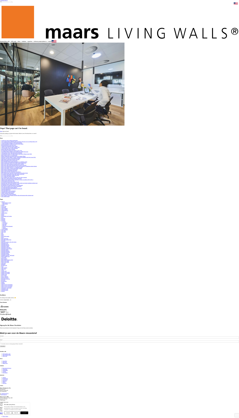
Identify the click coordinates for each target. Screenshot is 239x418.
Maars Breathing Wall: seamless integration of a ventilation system (14, 161)
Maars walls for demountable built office (9, 170)
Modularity (3, 264)
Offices (2, 270)
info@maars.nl (4, 394)
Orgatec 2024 (4, 271)
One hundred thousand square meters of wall (10, 182)
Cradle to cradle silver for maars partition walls (10, 147)
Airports (2, 205)
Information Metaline (5, 250)
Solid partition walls (6, 353)
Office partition (4, 267)
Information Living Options (6, 248)
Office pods (13, 41)
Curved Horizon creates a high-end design (9, 148)
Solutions (24, 41)
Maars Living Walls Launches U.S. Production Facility (12, 167)
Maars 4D (4, 225)
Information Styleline (5, 254)
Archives (2, 299)
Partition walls (6, 41)
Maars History (5, 203)
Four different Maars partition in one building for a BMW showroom (14, 151)
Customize (8, 412)
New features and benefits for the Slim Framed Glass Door (12, 174)
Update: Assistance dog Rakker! (7, 193)
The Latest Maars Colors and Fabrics (8, 190)
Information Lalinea (5, 246)
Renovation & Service (228, 3)
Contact (50, 41)
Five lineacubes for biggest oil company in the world (11, 150)
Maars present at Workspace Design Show (9, 169)
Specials (4, 227)
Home (1, 41)
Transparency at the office (6, 287)
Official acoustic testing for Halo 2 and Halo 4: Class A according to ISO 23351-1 (17, 179)
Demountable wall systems (6, 216)
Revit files (3, 280)
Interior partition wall (5, 256)
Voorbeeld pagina (4, 290)
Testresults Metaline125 (5, 189)
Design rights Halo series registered (8, 149)
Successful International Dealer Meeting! (9, 187)
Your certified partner (5, 196)
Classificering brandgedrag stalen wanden (9, 146)
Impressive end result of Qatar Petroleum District (10, 158)
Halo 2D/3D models (5, 236)
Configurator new (4, 210)
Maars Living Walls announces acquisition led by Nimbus (12, 164)
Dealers (211, 3)
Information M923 (4, 249)
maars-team (3, 263)
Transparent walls (4, 289)
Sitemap (2, 282)
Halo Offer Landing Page (6, 239)
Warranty (3, 291)
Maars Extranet (217, 3)
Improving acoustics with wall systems (8, 242)
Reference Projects (38, 41)
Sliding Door (5, 363)
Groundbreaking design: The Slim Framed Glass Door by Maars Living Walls (16, 154)
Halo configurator (4, 238)
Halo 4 (2, 237)
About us (45, 41)
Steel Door (4, 362)
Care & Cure (3, 206)
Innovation (4, 224)
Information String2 (5, 253)
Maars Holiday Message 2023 (7, 259)
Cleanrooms (3, 207)
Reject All (16, 412)
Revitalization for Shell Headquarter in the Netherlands (12, 185)
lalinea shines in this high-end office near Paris (10, 159)
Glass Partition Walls (6, 355)
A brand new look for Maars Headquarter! (9, 140)
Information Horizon (5, 245)
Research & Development (7, 226)
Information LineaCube (5, 247)
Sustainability (5, 228)
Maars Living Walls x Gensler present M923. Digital (11, 168)
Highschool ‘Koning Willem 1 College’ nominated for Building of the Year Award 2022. (18, 157)
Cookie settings (4, 212)
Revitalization (4, 281)
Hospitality (3, 240)
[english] (236, 3)
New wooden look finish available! (8, 176)
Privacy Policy (4, 275)
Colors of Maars (4, 208)
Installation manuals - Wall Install (7, 255)
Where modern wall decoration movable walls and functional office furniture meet (17, 195)
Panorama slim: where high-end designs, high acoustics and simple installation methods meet (19, 183)
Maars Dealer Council (6, 202)
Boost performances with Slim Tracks (8, 145)
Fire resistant (4, 222)
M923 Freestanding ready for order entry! (9, 160)
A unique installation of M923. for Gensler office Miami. (12, 143)
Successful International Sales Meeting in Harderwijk (11, 188)
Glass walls (3, 231)
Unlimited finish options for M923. (8, 192)
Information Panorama (5, 252)
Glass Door (4, 361)
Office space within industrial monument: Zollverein (11, 178)
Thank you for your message (6, 284)
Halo (2, 233)
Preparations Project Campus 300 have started (10, 184)
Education (3, 218)
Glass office (3, 230)
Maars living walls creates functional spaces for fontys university (13, 165)
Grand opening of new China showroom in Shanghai (11, 152)
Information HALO (5, 244)
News (222, 3)
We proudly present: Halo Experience (8, 194)
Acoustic (4, 221)
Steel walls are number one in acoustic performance (11, 186)
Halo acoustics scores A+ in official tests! (9, 155)
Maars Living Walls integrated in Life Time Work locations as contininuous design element (19, 166)
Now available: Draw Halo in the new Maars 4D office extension (14, 177)
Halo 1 (2, 234)
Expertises (30, 41)
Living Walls (3, 257)
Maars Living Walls (5, 261)
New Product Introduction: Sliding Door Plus (10, 175)
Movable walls (4, 265)
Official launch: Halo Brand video (8, 180)
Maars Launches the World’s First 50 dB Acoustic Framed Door (13, 162)
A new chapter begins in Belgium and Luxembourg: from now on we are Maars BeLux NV (19, 141)
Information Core (4, 243)
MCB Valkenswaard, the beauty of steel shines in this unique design (14, 173)
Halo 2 (2, 235)
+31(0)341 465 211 (5, 393)
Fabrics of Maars (4, 229)
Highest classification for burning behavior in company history (13, 156)
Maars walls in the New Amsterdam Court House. (11, 171)
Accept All (24, 412)
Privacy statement (4, 276)
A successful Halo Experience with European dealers (11, 142)
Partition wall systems (5, 272)
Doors (19, 41)
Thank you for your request (6, 286)
